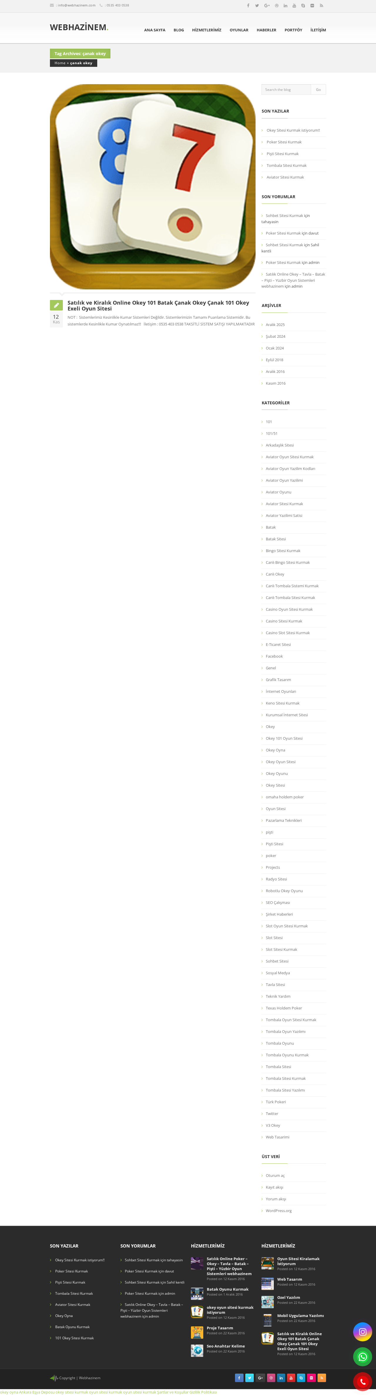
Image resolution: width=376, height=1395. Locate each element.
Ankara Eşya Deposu (37, 1392)
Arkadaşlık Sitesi (280, 445)
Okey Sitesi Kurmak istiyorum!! (293, 130)
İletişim (318, 30)
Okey (270, 726)
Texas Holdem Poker (284, 1008)
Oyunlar (239, 30)
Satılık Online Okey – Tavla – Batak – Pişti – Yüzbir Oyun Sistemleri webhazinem (293, 280)
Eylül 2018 (274, 359)
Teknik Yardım (278, 996)
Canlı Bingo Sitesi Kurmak (288, 562)
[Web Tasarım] (267, 1283)
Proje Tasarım (220, 1327)
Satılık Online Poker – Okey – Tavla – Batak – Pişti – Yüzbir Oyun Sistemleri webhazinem (229, 1266)
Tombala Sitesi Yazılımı (285, 1090)
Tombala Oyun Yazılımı (286, 1031)
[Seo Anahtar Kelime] (197, 1350)
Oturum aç (275, 1175)
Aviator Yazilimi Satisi (284, 515)
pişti (269, 832)
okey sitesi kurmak (72, 1392)
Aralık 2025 (275, 324)
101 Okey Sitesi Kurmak (74, 1337)
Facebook (274, 656)
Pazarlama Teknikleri (284, 820)
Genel (271, 668)
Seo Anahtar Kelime (226, 1346)
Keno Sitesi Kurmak (283, 703)
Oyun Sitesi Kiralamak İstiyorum (298, 1261)
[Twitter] (257, 5)
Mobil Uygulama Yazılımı (300, 1315)
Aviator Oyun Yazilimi (284, 480)
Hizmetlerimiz (206, 30)
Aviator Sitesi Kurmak (285, 177)
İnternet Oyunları (281, 691)
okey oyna (9, 1392)
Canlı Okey (275, 574)
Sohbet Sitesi (277, 961)
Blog (179, 30)
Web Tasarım (289, 1279)
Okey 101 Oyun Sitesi (284, 738)
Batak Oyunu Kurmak (72, 1326)
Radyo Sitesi (276, 879)
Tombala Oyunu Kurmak (287, 1055)
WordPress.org (279, 1210)
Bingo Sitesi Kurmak (283, 550)
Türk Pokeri (276, 1101)
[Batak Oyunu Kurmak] (197, 1293)
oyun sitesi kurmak (105, 1392)
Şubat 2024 (275, 336)
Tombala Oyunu (280, 1043)
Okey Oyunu (277, 773)
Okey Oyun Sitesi (281, 761)
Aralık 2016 (275, 371)
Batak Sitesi (276, 539)
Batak (271, 527)
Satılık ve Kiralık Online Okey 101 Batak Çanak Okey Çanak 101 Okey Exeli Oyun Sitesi (158, 305)
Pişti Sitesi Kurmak (283, 153)
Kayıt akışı (274, 1187)
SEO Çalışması (278, 902)
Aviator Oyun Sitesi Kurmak (290, 456)
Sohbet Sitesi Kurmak (284, 215)
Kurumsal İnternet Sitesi (287, 714)
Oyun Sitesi (276, 808)
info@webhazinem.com (76, 5)
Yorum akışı (276, 1198)
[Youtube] (294, 5)
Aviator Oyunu (278, 492)
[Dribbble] (276, 5)
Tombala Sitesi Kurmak (287, 165)
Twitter (272, 1113)
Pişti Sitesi (274, 843)
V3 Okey (273, 1125)
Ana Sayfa (154, 30)
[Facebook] (248, 5)
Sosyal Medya (278, 972)
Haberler (266, 30)
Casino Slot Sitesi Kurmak (288, 632)
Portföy (293, 30)
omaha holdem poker (285, 797)
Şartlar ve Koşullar (173, 1392)
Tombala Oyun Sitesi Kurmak (291, 1019)
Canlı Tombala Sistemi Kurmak (292, 585)
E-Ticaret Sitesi (278, 644)
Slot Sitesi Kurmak (281, 949)
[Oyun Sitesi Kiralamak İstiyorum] (267, 1262)
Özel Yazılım (288, 1297)
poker (271, 855)
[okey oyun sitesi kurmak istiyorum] (197, 1311)
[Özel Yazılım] (267, 1301)
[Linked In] (285, 5)
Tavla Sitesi (275, 984)
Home (60, 62)
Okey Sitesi (275, 785)
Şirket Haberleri (279, 914)
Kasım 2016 (276, 383)
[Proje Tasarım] (197, 1332)
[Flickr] (312, 5)
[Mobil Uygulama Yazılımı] (267, 1319)
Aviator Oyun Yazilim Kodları (290, 468)
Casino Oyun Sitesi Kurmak (289, 609)
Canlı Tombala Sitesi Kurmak (290, 597)
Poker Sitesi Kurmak (284, 142)
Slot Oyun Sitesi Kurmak (287, 926)
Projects (273, 867)
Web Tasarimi (277, 1137)
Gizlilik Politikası (203, 1392)
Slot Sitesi (274, 937)
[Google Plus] (267, 5)
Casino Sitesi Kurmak (284, 621)
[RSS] (321, 5)
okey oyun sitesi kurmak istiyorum (230, 1310)
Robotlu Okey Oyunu (284, 890)
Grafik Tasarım (278, 679)
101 (269, 421)
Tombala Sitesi (278, 1066)
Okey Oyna (275, 750)
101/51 (272, 433)
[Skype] (303, 5)
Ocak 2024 (275, 348)
